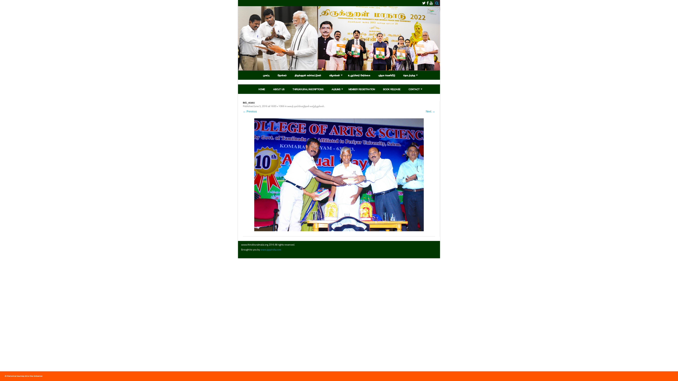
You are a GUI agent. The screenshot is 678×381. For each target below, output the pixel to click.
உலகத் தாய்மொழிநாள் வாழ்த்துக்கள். (306, 106)
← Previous (250, 111)
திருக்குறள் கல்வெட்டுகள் (308, 75)
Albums (336, 89)
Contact (414, 89)
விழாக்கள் (334, 75)
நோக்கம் (282, 75)
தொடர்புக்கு (409, 75)
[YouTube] (431, 3)
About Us (278, 89)
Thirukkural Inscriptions (308, 89)
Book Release (391, 89)
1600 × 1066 (277, 106)
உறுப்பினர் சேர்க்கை (359, 75)
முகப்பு (266, 75)
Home (261, 89)
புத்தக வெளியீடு (386, 75)
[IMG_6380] (339, 174)
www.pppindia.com (270, 249)
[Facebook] (428, 3)
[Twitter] (424, 3)
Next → (430, 111)
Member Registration (362, 89)
